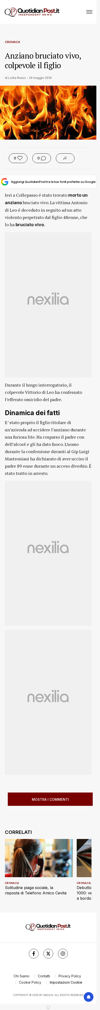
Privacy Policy (69, 976)
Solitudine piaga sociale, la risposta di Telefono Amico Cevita (36, 890)
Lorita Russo (17, 78)
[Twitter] (48, 953)
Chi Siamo (21, 976)
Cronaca (12, 42)
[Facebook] (34, 953)
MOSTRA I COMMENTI (50, 799)
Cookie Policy (30, 982)
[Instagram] (63, 953)
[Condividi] (65, 158)
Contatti (44, 976)
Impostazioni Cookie (66, 982)
